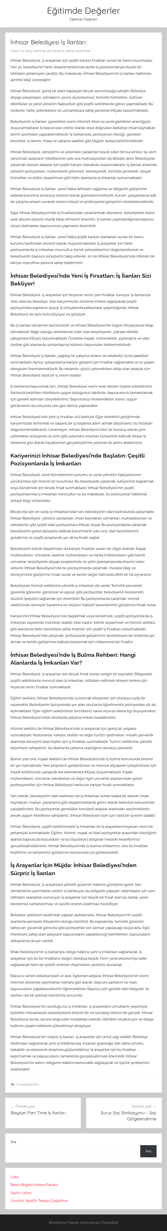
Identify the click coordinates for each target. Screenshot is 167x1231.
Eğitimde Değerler (83, 10)
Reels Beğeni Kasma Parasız (34, 1185)
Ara (13, 1142)
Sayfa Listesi (21, 1193)
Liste (14, 1177)
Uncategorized (27, 1084)
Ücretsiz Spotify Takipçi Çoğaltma (38, 1200)
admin (70, 51)
